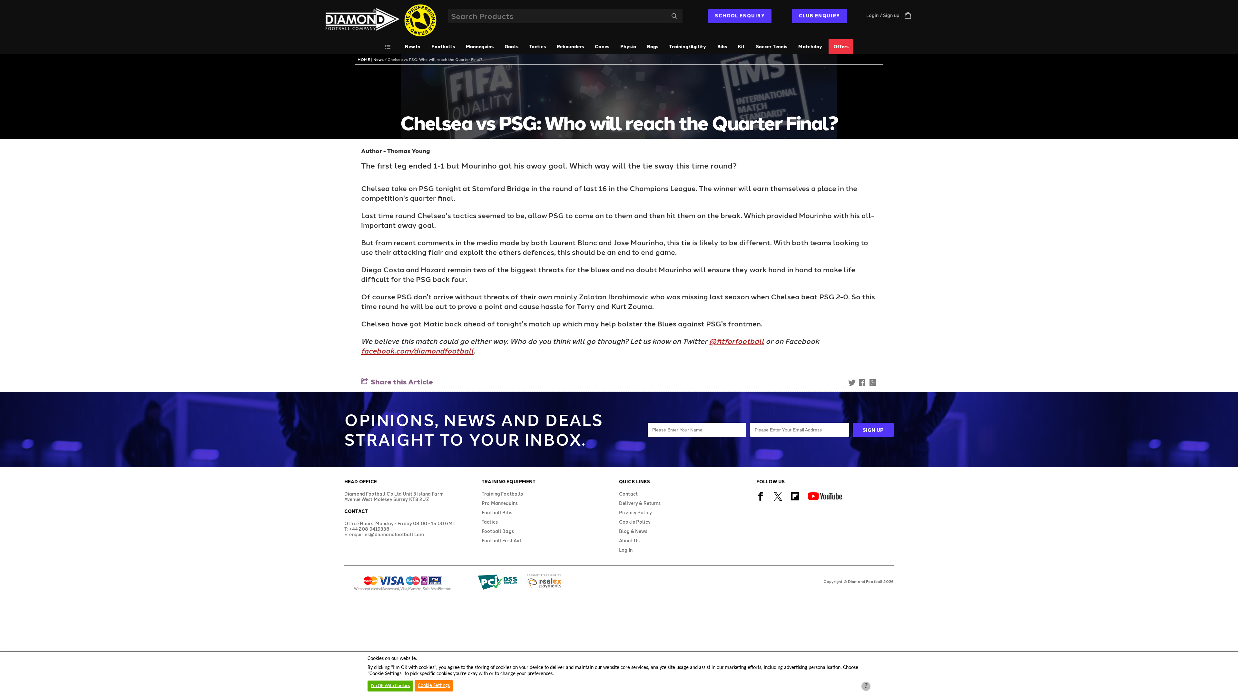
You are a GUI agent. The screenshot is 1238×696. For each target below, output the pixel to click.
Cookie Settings (434, 685)
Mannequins (480, 46)
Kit (741, 46)
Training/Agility (687, 46)
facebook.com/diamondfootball (417, 350)
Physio (628, 46)
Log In (626, 550)
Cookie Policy (635, 522)
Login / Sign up (882, 15)
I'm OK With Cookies (390, 685)
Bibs (722, 46)
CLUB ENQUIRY (819, 15)
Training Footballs (502, 494)
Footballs (443, 46)
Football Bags (498, 531)
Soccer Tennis (772, 46)
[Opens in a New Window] (760, 499)
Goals (511, 46)
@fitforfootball (736, 341)
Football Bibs (497, 512)
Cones (602, 46)
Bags (653, 46)
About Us (629, 540)
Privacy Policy (635, 512)
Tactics (537, 46)
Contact (628, 494)
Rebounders (570, 46)
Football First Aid (501, 540)
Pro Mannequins (500, 503)
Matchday (810, 46)
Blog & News (633, 531)
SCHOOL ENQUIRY (740, 15)
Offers (841, 46)
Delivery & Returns (640, 503)
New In (413, 46)
